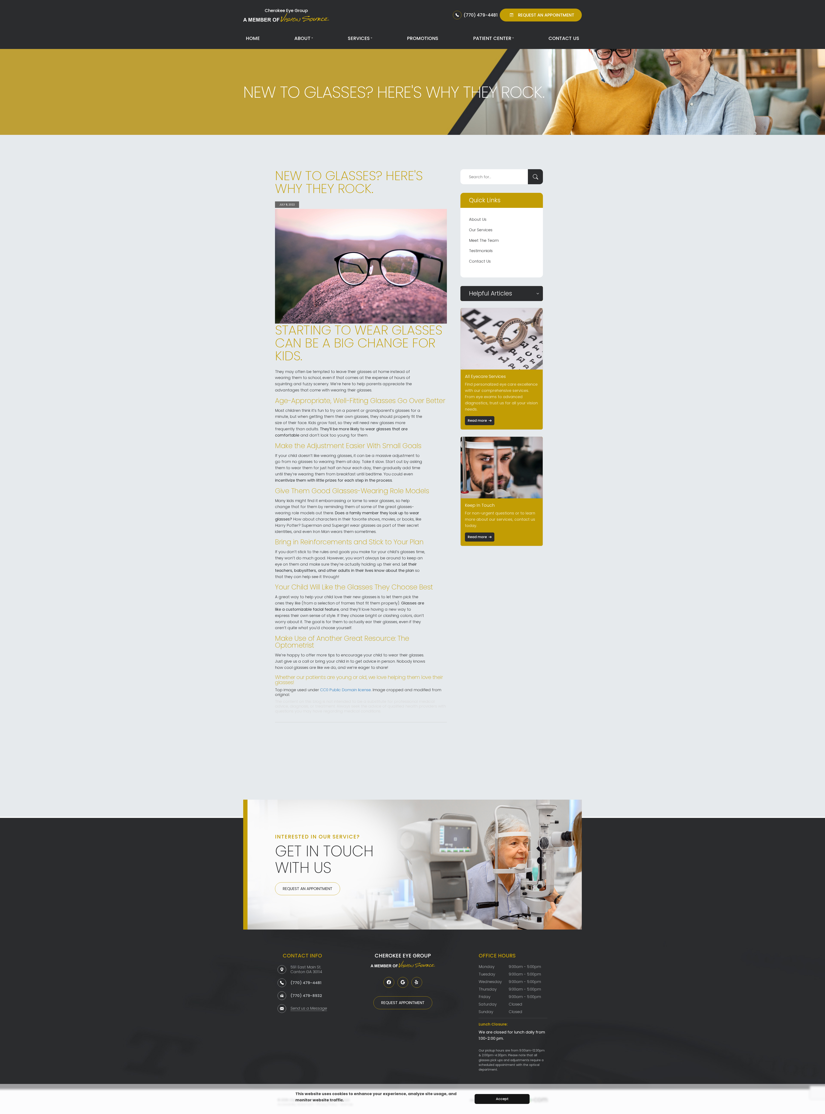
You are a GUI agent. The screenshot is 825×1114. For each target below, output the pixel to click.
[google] (402, 982)
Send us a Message (308, 1009)
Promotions (422, 38)
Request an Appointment (307, 888)
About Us (477, 219)
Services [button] (359, 38)
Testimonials (481, 250)
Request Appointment (403, 1002)
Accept (502, 1098)
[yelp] (416, 982)
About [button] (302, 38)
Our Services (480, 230)
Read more (477, 420)
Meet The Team (484, 240)
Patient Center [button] (492, 38)
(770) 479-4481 (305, 982)
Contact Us (563, 38)
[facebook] (388, 982)
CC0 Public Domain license (345, 689)
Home (253, 38)
